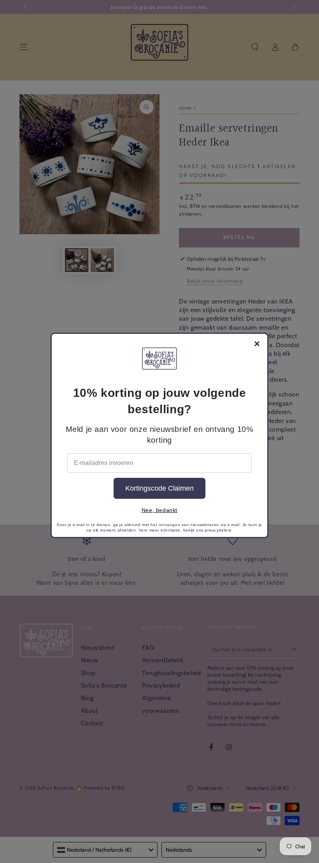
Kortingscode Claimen (159, 488)
